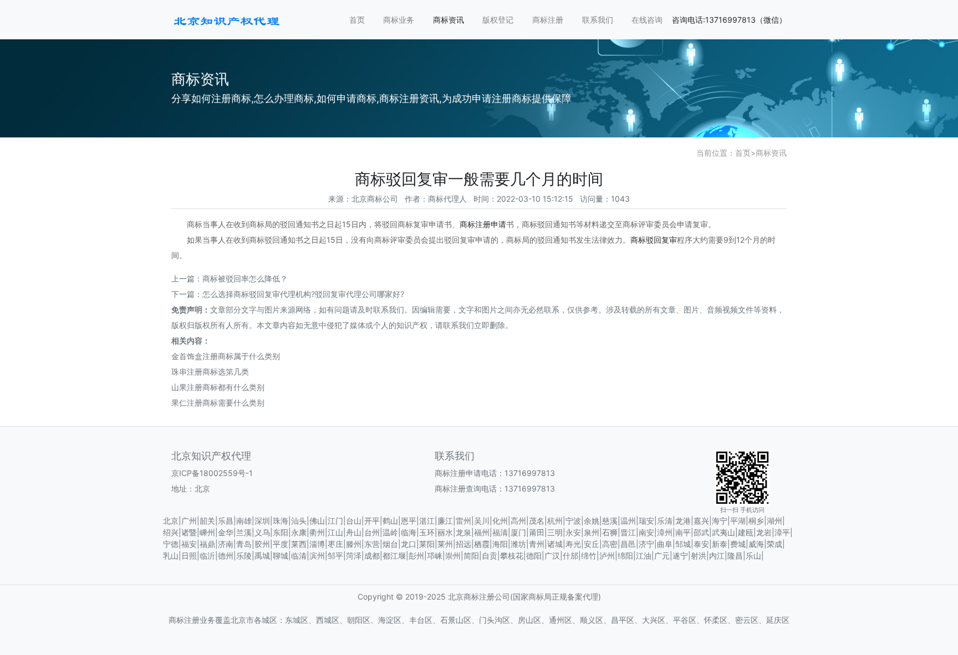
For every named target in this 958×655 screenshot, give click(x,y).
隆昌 (735, 555)
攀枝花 (511, 555)
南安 (646, 532)
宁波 (573, 520)
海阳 (500, 544)
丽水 (445, 532)
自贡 (489, 555)
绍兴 (171, 532)
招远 (463, 544)
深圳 (262, 520)
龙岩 (764, 532)
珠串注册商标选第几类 (210, 371)
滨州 (317, 555)
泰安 (701, 544)
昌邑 (628, 544)
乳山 (171, 555)
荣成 (774, 544)
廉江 (445, 520)
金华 (225, 532)
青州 (536, 544)
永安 (573, 532)
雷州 (463, 520)
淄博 (317, 544)
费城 (738, 544)
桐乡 (756, 520)
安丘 (591, 544)
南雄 (244, 520)
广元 (662, 555)
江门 (335, 520)
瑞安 (646, 520)
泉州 (591, 532)
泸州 (607, 555)
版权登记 (497, 19)
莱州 (445, 544)
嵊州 (207, 532)
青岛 (244, 544)
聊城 (280, 555)
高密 (610, 544)
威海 (756, 544)
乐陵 (244, 555)
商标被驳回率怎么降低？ (245, 278)
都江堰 (394, 555)
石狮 (610, 532)
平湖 (738, 520)
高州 (518, 520)
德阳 (534, 555)
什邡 (570, 555)
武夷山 (723, 532)
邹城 (683, 544)
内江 (717, 555)
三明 (555, 532)
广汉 (552, 555)
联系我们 (597, 19)
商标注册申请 (483, 224)
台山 (353, 520)
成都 (372, 555)
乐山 (753, 555)
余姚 (591, 520)
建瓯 (745, 532)
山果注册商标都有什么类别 (217, 387)
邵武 (701, 532)
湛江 (427, 520)
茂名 (536, 520)
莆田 (536, 532)
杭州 (555, 520)
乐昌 (225, 520)
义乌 (262, 532)
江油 (643, 555)
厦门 (518, 532)
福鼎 (207, 544)
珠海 (280, 520)
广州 (189, 520)
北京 (171, 520)
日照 (189, 555)
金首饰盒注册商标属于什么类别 (225, 356)
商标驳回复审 (653, 239)
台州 (372, 532)
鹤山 (390, 520)
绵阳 (625, 555)
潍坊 (518, 544)
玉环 (427, 532)
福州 (482, 532)
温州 (628, 520)
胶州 (262, 544)
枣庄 (335, 544)
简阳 (471, 555)
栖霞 (482, 544)
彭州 (416, 555)
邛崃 (434, 555)
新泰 (719, 544)
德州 (225, 555)
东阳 (280, 532)
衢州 (317, 532)
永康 (299, 532)
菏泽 (353, 555)
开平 (372, 520)
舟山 (353, 532)
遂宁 (680, 555)
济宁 (646, 544)
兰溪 (244, 532)
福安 (189, 544)
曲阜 (664, 544)
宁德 (171, 544)
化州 (500, 520)
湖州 (774, 520)
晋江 (628, 532)
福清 (500, 532)
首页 (357, 19)
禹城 (262, 555)
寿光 (573, 544)
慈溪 (610, 520)
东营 (372, 544)
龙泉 (463, 532)
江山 (335, 532)
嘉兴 (701, 520)
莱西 (299, 544)
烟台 (390, 544)
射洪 (698, 555)
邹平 (335, 555)
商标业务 (398, 19)
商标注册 (547, 19)
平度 (280, 544)
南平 (683, 532)
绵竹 (589, 555)
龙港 (683, 520)
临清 (299, 555)
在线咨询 (647, 19)
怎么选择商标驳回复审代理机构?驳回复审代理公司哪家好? (303, 294)
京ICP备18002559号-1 (212, 473)
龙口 (408, 544)
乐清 (664, 520)
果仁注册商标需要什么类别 (217, 402)
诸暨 (189, 532)
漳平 (782, 532)
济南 (225, 544)
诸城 (555, 544)
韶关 (207, 520)
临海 (408, 532)
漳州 (664, 532)
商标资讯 (448, 19)
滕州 (353, 544)
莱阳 (427, 544)
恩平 (408, 520)
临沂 (207, 555)
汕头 (299, 520)
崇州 (453, 555)
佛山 (317, 520)
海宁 (719, 520)
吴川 (482, 520)
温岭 (390, 532)
